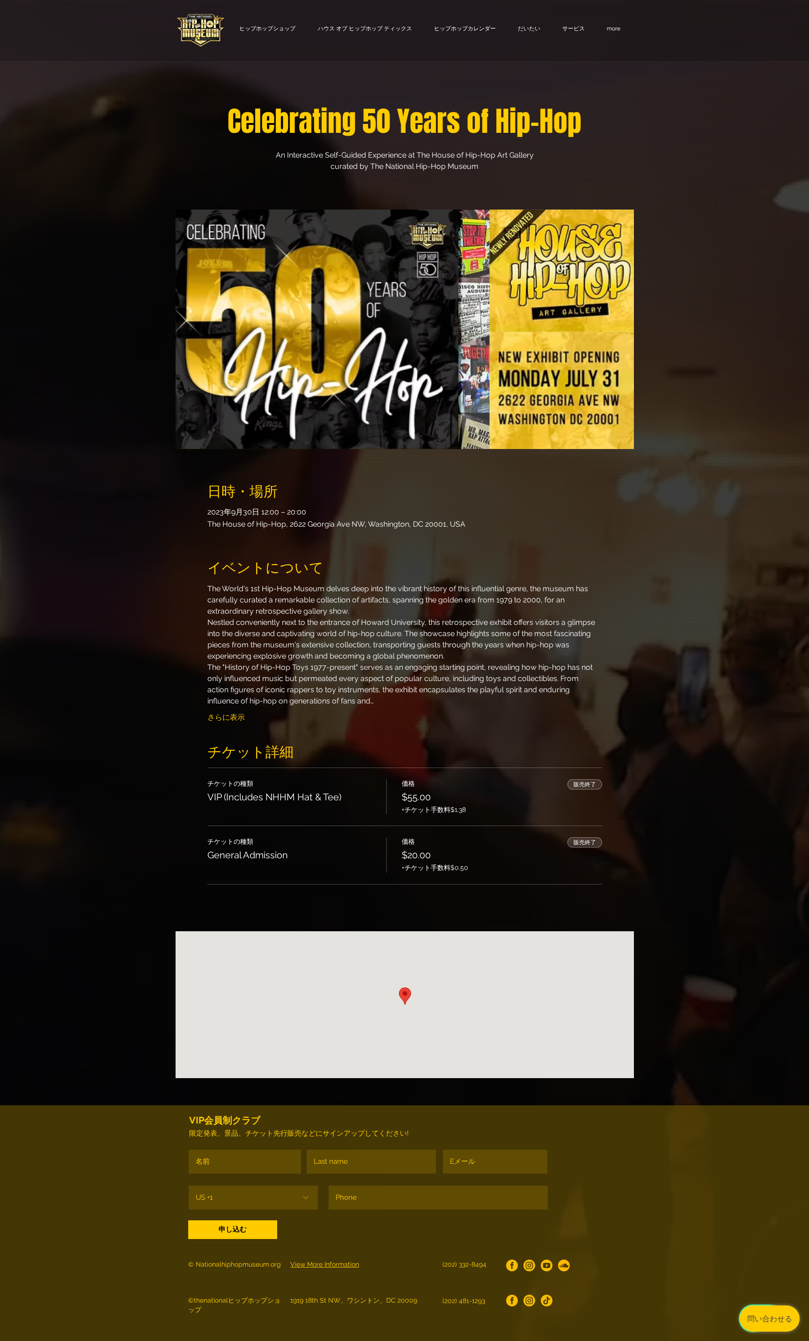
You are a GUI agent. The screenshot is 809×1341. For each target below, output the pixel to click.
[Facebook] (512, 1265)
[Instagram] (529, 1265)
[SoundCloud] (564, 1265)
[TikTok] (546, 1300)
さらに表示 (226, 717)
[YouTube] (546, 1265)
